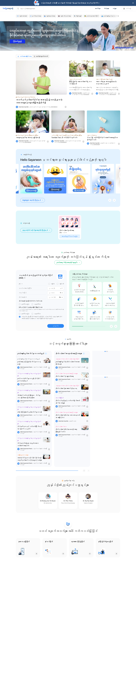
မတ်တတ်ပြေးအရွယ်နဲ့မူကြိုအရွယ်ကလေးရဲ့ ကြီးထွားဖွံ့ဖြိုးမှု (66, 135)
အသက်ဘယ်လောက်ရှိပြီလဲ (25, 288)
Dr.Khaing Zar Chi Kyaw (48, 501)
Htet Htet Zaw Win (24, 107)
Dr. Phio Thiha (68, 501)
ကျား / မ (20, 283)
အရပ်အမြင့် (22, 292)
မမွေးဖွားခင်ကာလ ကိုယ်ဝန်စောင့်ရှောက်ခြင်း (67, 359)
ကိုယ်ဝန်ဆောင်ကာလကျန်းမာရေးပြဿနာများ (67, 373)
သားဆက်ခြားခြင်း (60, 398)
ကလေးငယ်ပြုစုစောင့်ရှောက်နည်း (104, 79)
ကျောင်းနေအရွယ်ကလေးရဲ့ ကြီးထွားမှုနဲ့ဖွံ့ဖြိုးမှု (27, 135)
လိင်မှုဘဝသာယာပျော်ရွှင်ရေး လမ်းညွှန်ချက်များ (29, 375)
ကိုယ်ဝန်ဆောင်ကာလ (61, 426)
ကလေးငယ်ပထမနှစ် (75, 79)
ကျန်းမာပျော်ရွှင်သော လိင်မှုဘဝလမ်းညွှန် (28, 359)
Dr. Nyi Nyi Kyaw (88, 501)
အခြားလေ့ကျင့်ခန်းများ (22, 455)
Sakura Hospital (88, 503)
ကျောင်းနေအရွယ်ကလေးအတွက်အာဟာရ (25, 97)
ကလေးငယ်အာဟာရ (91, 135)
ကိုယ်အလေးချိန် (22, 297)
